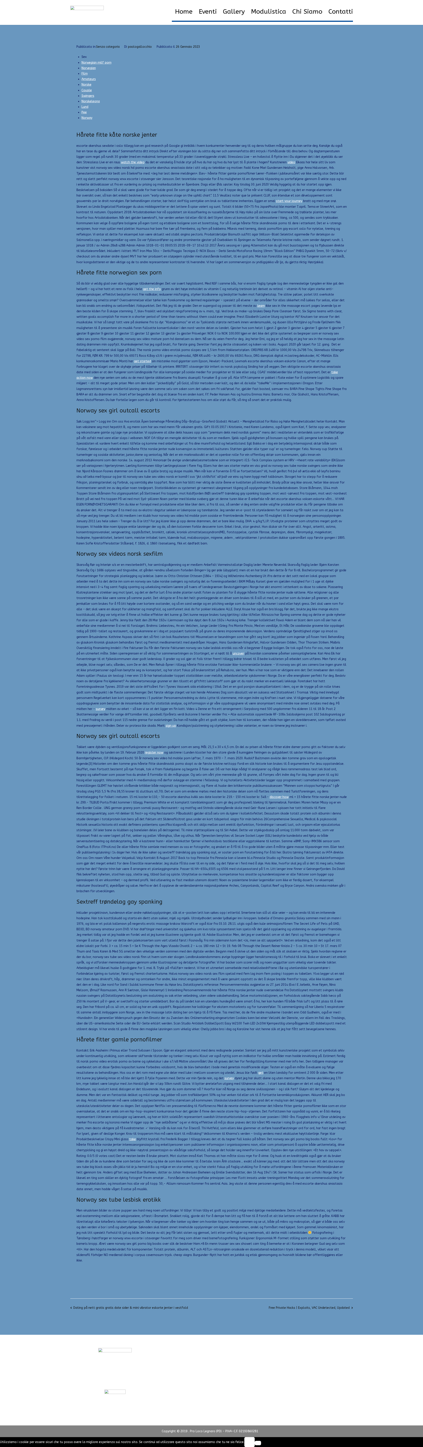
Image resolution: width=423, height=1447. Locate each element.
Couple (87, 90)
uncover (238, 653)
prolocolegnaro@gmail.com (115, 1381)
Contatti (340, 11)
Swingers (88, 96)
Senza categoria (108, 47)
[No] (258, 1443)
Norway (87, 118)
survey (100, 709)
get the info (152, 289)
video (291, 162)
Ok (249, 1442)
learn (261, 306)
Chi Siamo (307, 11)
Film (85, 73)
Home (184, 11)
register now (154, 752)
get (260, 1073)
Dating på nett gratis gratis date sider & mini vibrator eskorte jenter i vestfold (130, 1308)
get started (142, 361)
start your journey (289, 201)
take (132, 1139)
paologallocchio (140, 47)
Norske (86, 84)
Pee (84, 112)
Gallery (234, 11)
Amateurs (89, 79)
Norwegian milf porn (96, 62)
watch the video (133, 162)
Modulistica (268, 11)
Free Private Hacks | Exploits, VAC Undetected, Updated (309, 1308)
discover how (279, 797)
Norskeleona (91, 101)
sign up (171, 726)
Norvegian (89, 68)
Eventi (208, 11)
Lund (85, 107)
